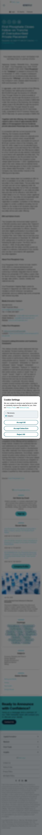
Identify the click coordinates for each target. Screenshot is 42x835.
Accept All (21, 422)
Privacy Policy (11, 407)
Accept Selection (21, 428)
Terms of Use (24, 407)
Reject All (21, 434)
